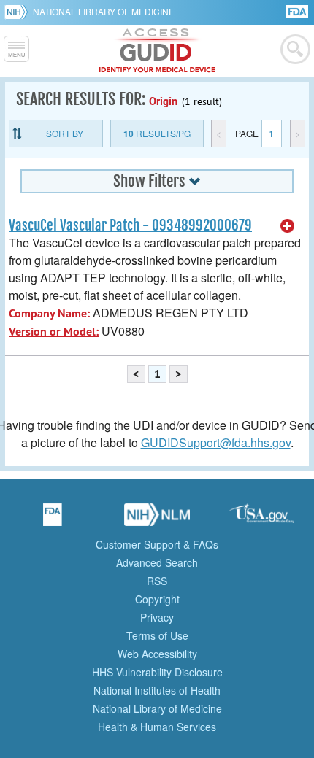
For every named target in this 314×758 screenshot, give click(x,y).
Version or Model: (54, 331)
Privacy (157, 617)
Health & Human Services (157, 726)
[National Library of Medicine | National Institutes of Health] (157, 519)
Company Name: (49, 313)
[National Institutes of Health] (18, 11)
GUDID (157, 51)
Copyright (157, 599)
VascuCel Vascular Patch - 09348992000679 (130, 225)
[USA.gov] (261, 519)
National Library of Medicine (104, 11)
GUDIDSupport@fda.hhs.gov (216, 442)
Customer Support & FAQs (157, 544)
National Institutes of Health (157, 690)
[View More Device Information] (287, 226)
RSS (157, 580)
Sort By (64, 133)
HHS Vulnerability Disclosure (157, 672)
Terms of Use (157, 635)
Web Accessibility (157, 653)
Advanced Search (157, 562)
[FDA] (298, 10)
